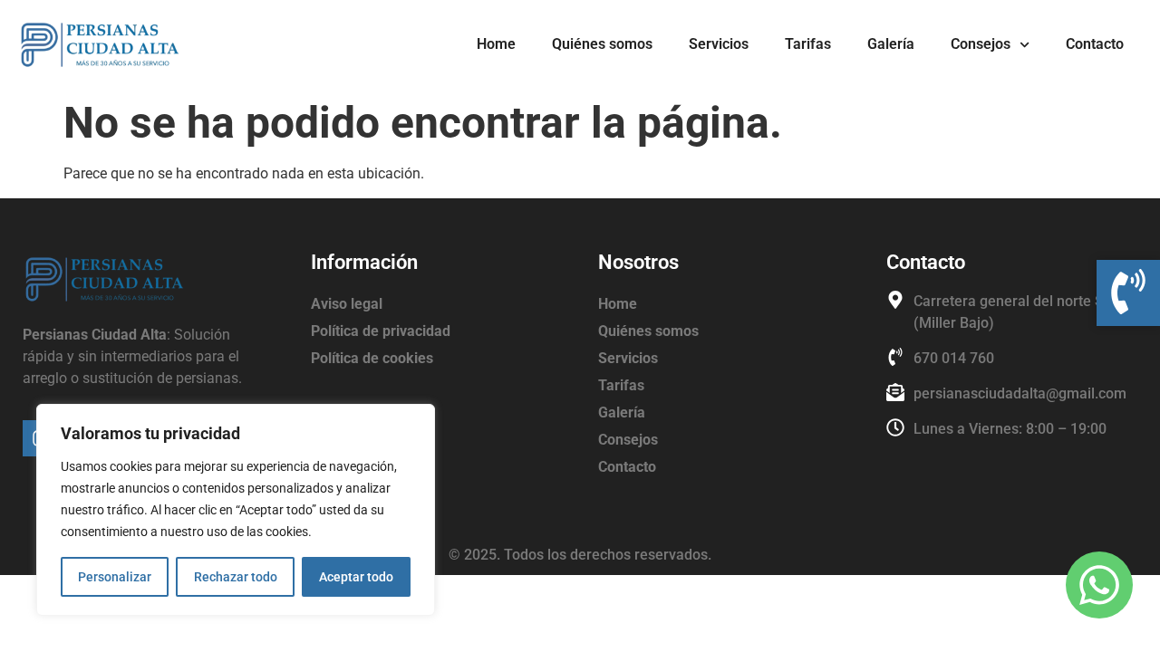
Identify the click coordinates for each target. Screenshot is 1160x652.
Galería (890, 44)
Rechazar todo (235, 577)
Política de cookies (372, 358)
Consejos (980, 44)
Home (496, 44)
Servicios (719, 44)
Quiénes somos (602, 44)
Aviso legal (346, 303)
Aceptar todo (356, 577)
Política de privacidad (380, 331)
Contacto (1095, 44)
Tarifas (808, 44)
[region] (235, 510)
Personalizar (114, 577)
